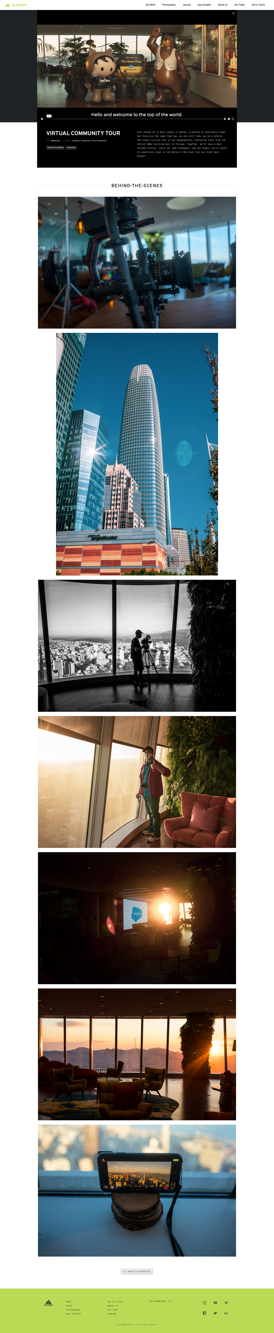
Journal (111, 1314)
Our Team (112, 1310)
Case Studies (73, 1314)
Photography (73, 1310)
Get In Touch (115, 1302)
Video (69, 1306)
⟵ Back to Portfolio (137, 1271)
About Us (112, 1306)
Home (68, 1302)
